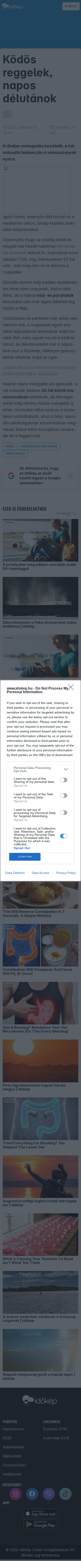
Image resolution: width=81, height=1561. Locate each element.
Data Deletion (15, 873)
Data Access (40, 873)
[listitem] (40, 769)
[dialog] (40, 780)
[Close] (72, 688)
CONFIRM (25, 856)
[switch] (63, 780)
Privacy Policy (66, 873)
